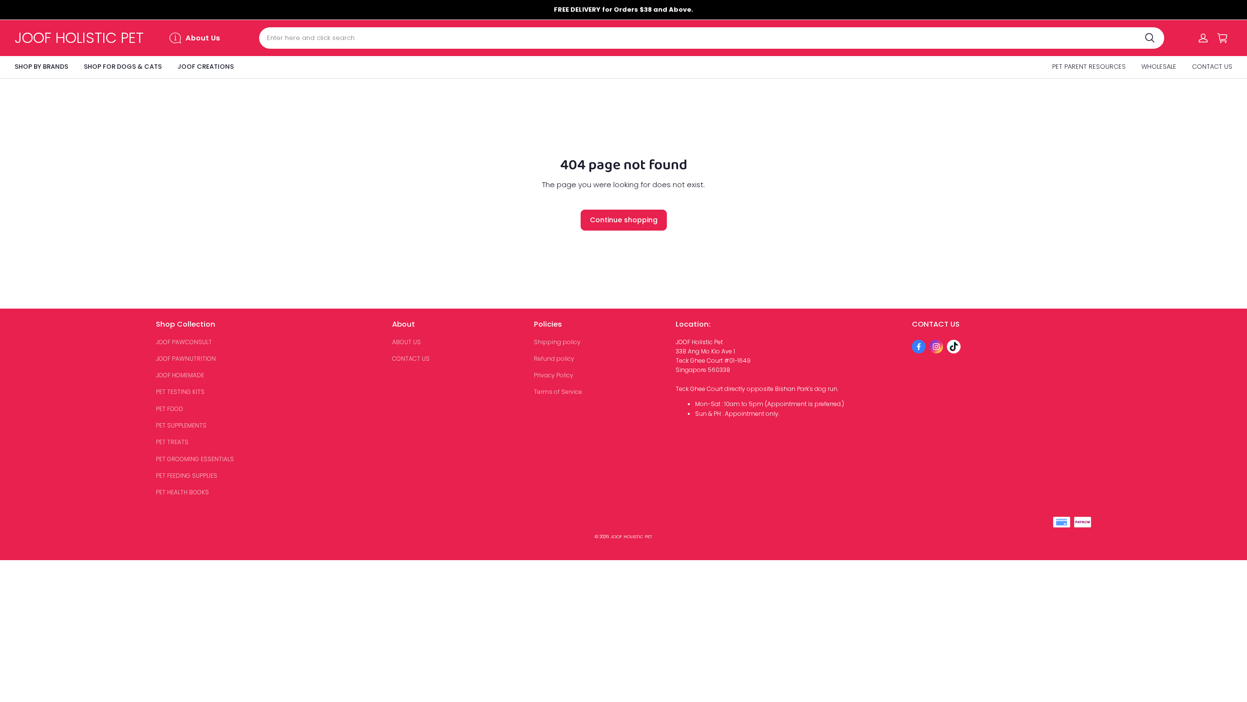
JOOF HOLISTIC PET (631, 536)
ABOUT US (406, 342)
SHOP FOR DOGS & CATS (123, 66)
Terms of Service (558, 392)
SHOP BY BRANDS (41, 66)
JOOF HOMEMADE (180, 375)
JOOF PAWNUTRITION (186, 358)
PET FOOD (169, 409)
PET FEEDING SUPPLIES (186, 475)
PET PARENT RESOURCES (1089, 66)
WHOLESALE (1158, 66)
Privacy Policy (553, 375)
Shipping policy (557, 342)
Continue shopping (624, 220)
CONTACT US (1212, 66)
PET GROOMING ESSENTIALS (195, 459)
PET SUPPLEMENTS (181, 425)
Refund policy (554, 358)
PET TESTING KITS (180, 392)
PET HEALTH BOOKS (182, 492)
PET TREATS (172, 442)
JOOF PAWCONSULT (184, 342)
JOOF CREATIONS (205, 66)
